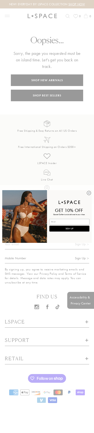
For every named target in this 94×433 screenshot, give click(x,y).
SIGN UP (70, 228)
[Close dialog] (89, 193)
